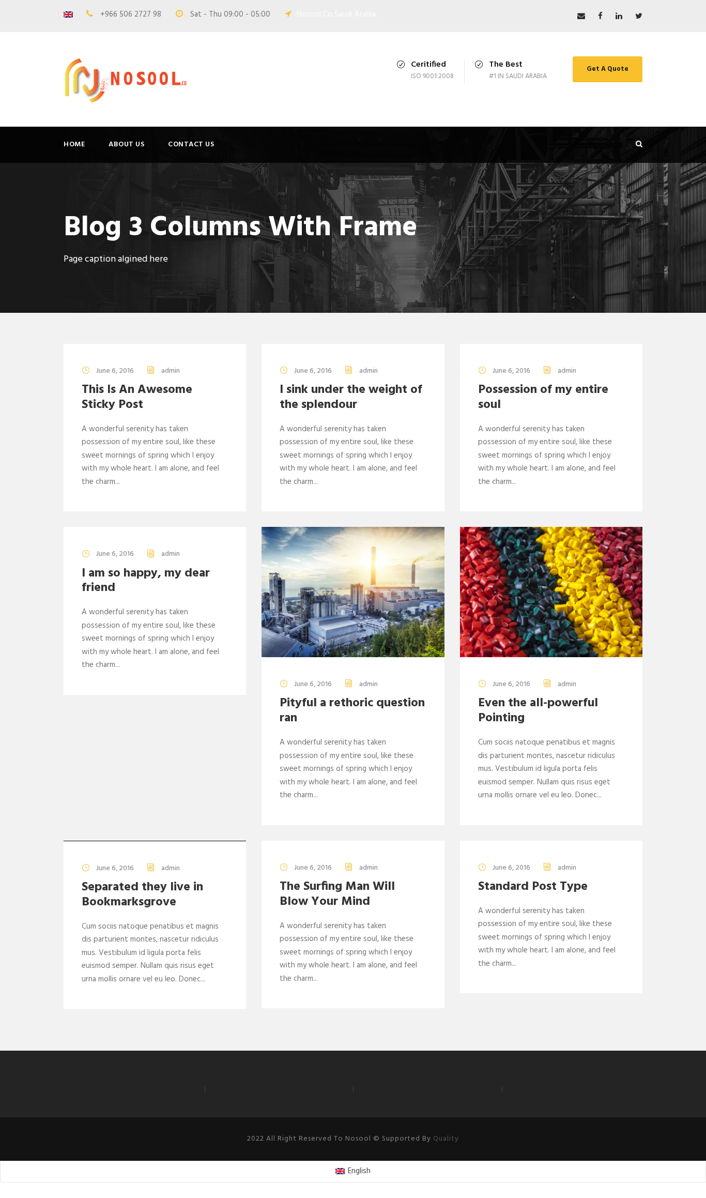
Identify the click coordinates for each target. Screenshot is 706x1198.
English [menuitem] (359, 1171)
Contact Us (191, 144)
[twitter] (638, 16)
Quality (446, 1139)
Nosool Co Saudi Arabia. (337, 14)
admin (170, 371)
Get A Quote (607, 69)
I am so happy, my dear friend (146, 581)
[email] (581, 16)
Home (74, 144)
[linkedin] (619, 16)
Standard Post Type (533, 887)
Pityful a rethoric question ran (352, 710)
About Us (126, 144)
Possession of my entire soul (543, 397)
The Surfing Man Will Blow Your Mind (337, 894)
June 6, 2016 (115, 371)
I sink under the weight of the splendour (351, 397)
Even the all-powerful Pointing (538, 710)
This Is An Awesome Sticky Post (137, 397)
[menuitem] (353, 1171)
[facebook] (600, 16)
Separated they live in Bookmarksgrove (142, 894)
